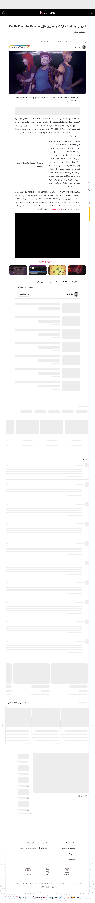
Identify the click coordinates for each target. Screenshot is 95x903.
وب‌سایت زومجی (56, 209)
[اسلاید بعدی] (3, 725)
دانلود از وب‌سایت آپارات (47, 261)
